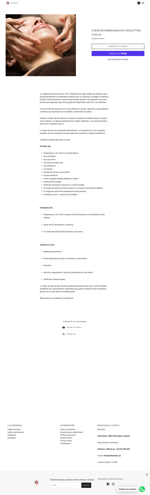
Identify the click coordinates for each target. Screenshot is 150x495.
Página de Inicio (14, 429)
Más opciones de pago (118, 59)
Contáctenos (65, 443)
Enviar (86, 485)
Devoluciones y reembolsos (71, 432)
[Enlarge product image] (41, 45)
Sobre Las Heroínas (16, 432)
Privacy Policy (66, 441)
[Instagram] (112, 484)
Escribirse (11, 438)
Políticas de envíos (68, 435)
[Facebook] (109, 484)
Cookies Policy (66, 438)
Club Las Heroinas (67, 429)
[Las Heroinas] (12, 3)
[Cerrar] (147, 474)
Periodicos (12, 435)
